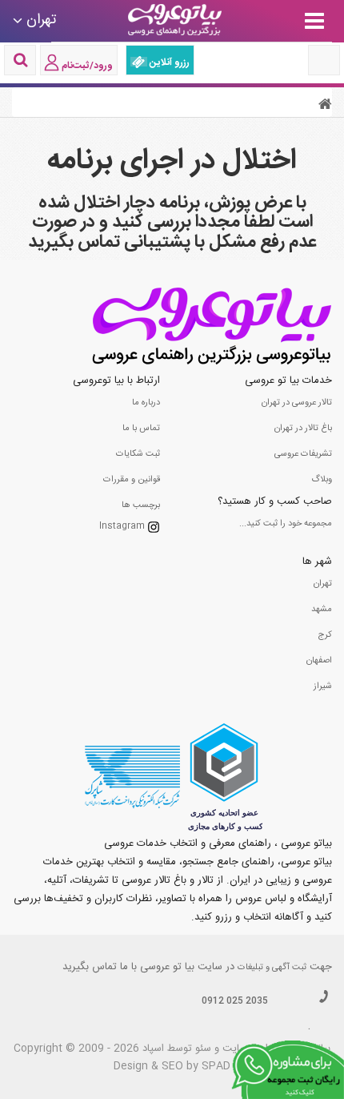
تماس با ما (141, 428)
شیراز (323, 686)
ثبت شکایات (138, 454)
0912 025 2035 (235, 1001)
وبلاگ (321, 480)
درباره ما (146, 403)
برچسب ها (141, 505)
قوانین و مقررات (131, 480)
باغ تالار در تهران (303, 428)
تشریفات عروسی (303, 454)
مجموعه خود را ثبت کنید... (285, 524)
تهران (323, 584)
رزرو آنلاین (168, 62)
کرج (325, 635)
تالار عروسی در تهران (297, 403)
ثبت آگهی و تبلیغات (272, 967)
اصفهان (319, 661)
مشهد (321, 609)
